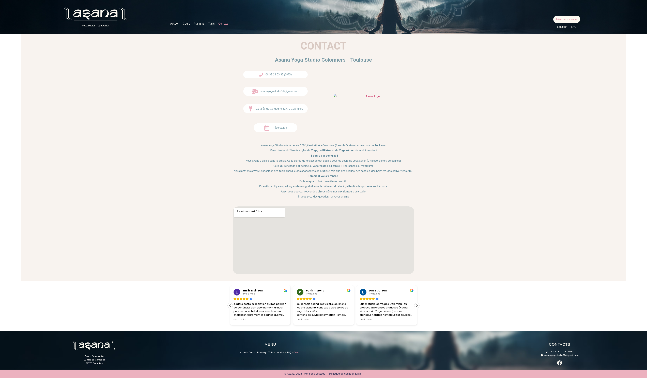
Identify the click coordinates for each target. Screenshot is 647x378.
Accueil (174, 23)
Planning (199, 23)
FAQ (573, 26)
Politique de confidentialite (345, 373)
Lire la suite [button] (240, 319)
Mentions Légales (314, 373)
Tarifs (211, 23)
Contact (223, 23)
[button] (416, 305)
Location (562, 26)
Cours (186, 23)
